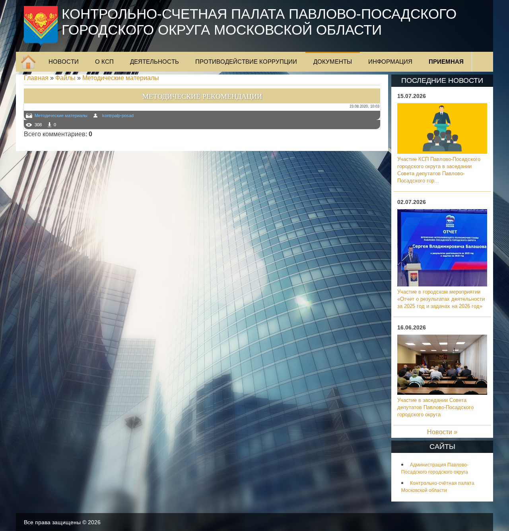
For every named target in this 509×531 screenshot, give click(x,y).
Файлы (65, 77)
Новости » (442, 432)
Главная (36, 77)
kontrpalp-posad (118, 115)
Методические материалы (120, 77)
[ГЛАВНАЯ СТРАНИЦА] (28, 62)
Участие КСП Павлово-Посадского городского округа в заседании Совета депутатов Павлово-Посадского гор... (438, 170)
